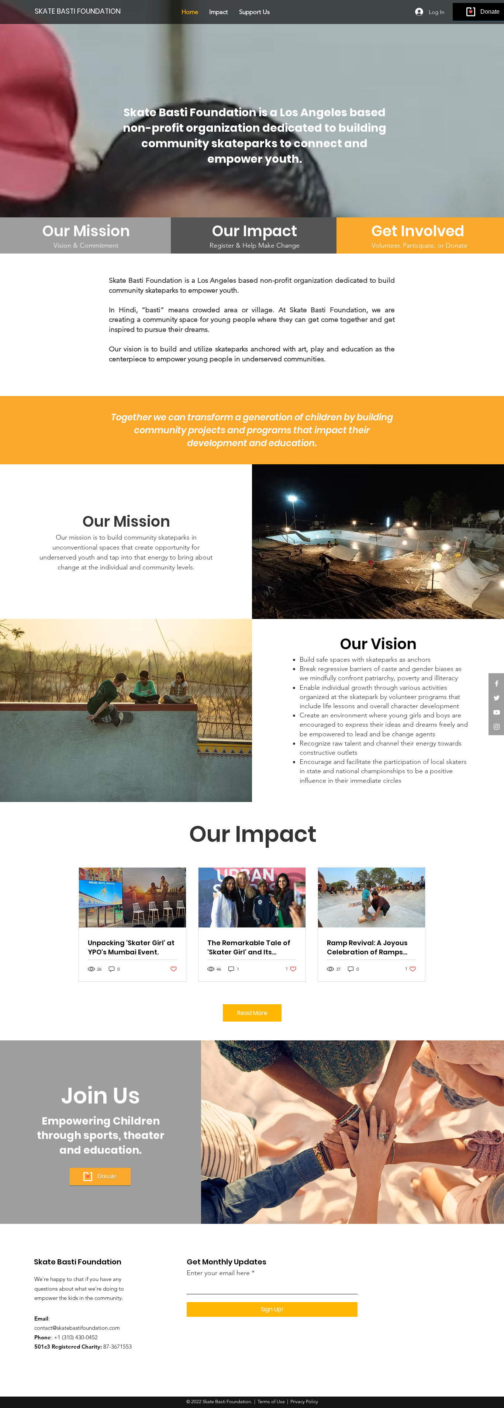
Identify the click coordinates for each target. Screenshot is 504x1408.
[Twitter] (497, 698)
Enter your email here (218, 1273)
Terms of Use (271, 1401)
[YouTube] (497, 712)
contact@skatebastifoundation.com (77, 1327)
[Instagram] (497, 727)
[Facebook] (497, 683)
